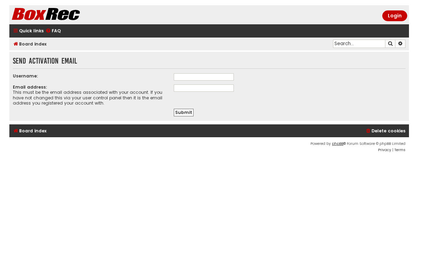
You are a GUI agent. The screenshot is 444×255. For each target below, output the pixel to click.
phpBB (337, 143)
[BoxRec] (63, 15)
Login (395, 15)
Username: (25, 76)
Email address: (30, 87)
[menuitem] (53, 31)
